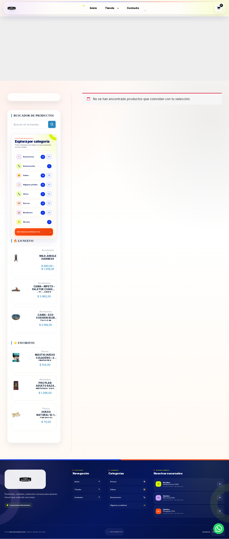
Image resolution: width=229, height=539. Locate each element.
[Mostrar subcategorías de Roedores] (49, 212)
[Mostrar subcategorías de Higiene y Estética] (49, 184)
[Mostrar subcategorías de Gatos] (49, 175)
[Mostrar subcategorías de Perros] (49, 203)
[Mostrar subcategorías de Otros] (49, 194)
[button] (218, 528)
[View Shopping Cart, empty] (218, 8)
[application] (117, 8)
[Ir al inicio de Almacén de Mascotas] (25, 479)
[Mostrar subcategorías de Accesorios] (49, 156)
